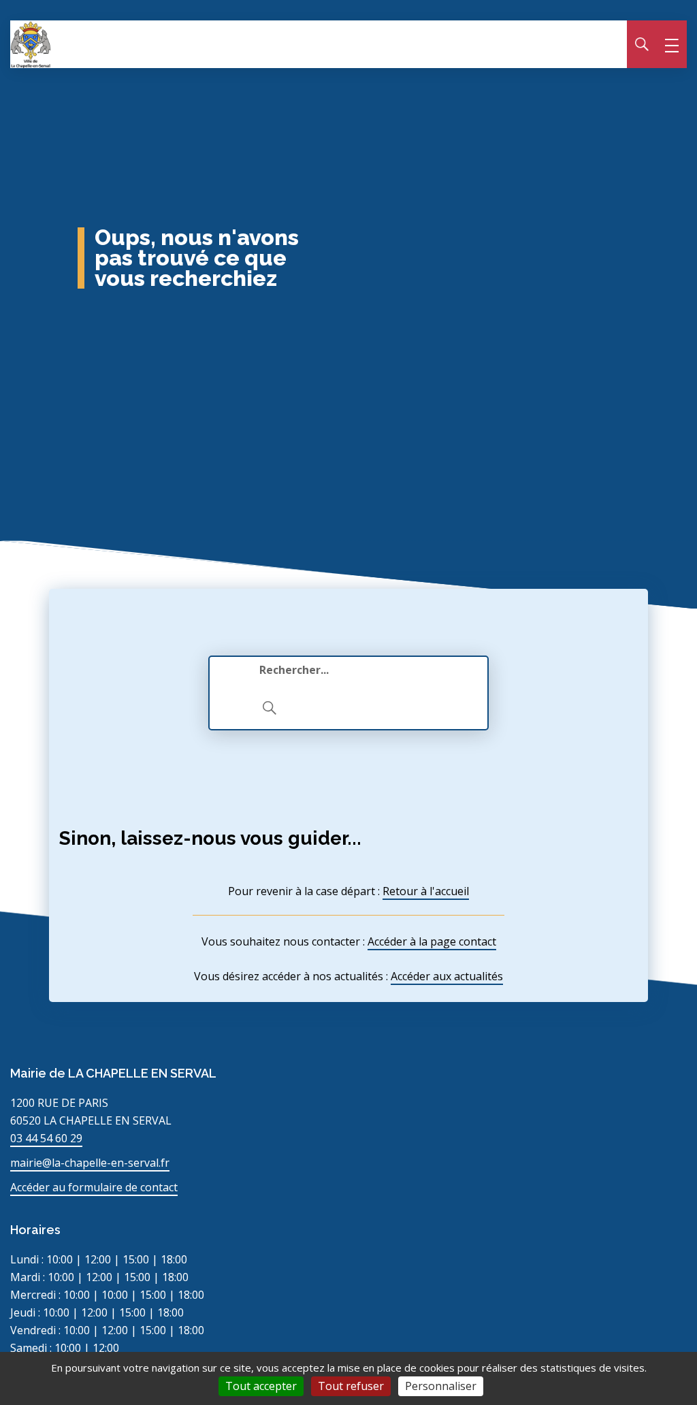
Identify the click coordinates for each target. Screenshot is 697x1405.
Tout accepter (261, 1385)
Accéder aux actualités (447, 976)
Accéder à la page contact (432, 941)
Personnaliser (440, 1385)
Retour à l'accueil (426, 891)
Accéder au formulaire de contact (94, 1187)
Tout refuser (351, 1385)
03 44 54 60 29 (46, 1138)
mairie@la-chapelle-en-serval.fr (89, 1162)
